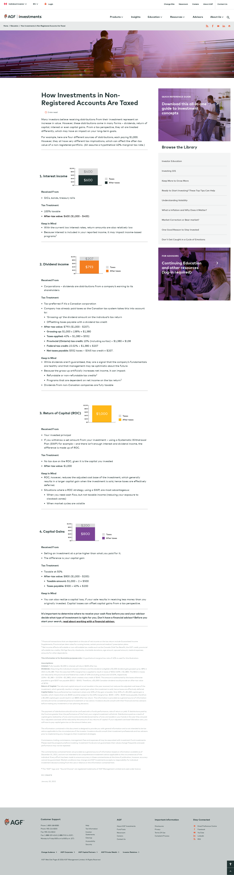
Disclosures (159, 826)
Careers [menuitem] (195, 4)
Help (87, 825)
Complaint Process (162, 836)
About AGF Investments (126, 826)
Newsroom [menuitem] (183, 4)
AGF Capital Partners (86, 852)
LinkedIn (201, 836)
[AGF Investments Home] (23, 15)
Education (14, 26)
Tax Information (92, 829)
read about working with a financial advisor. (89, 621)
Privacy (157, 829)
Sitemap (89, 838)
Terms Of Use (160, 833)
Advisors (198, 16)
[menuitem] (15, 3)
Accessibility (90, 841)
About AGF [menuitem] (208, 4)
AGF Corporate (67, 852)
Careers (120, 836)
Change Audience (48, 852)
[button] (230, 864)
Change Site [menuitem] (169, 4)
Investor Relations (130, 852)
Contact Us (121, 839)
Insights (135, 16)
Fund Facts (121, 829)
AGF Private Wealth (109, 852)
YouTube (201, 833)
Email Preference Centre (207, 826)
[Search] (227, 14)
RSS (199, 839)
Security (89, 844)
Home (6, 26)
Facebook (201, 829)
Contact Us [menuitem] (222, 4)
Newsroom (121, 833)
